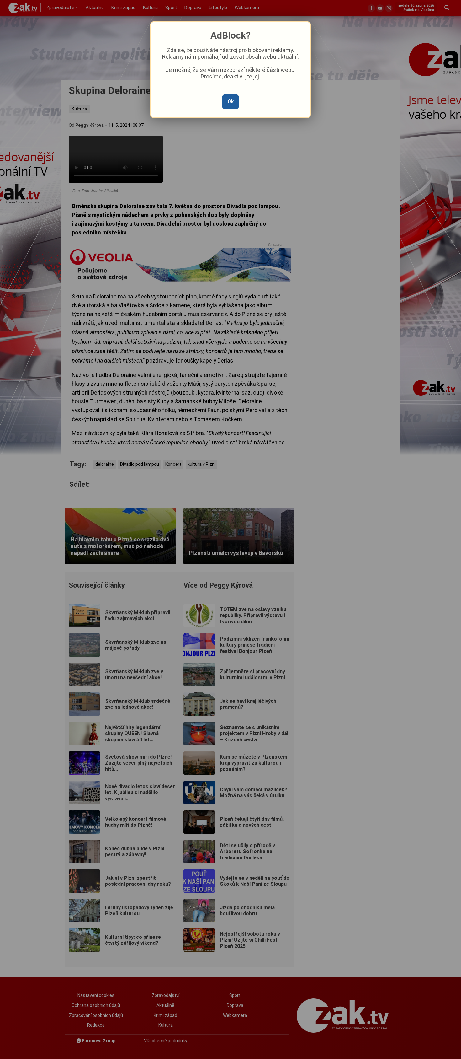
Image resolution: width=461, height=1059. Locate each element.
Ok (231, 102)
